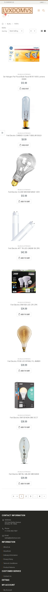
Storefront (7, 551)
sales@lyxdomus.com (12, 538)
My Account (7, 590)
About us (6, 547)
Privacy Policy (8, 559)
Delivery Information (10, 555)
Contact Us (7, 576)
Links (42, 2)
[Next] (44, 496)
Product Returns (9, 567)
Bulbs (9, 24)
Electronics (26, 74)
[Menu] (39, 10)
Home (3, 23)
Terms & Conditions (10, 563)
